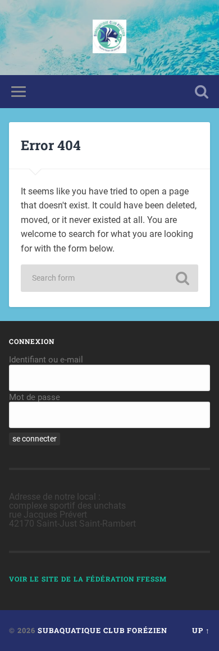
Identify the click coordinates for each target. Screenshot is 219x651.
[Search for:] (109, 278)
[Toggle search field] (201, 91)
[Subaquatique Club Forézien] (109, 37)
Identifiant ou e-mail (46, 360)
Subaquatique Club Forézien (102, 630)
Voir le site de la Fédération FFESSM (88, 578)
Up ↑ (201, 630)
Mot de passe (34, 397)
